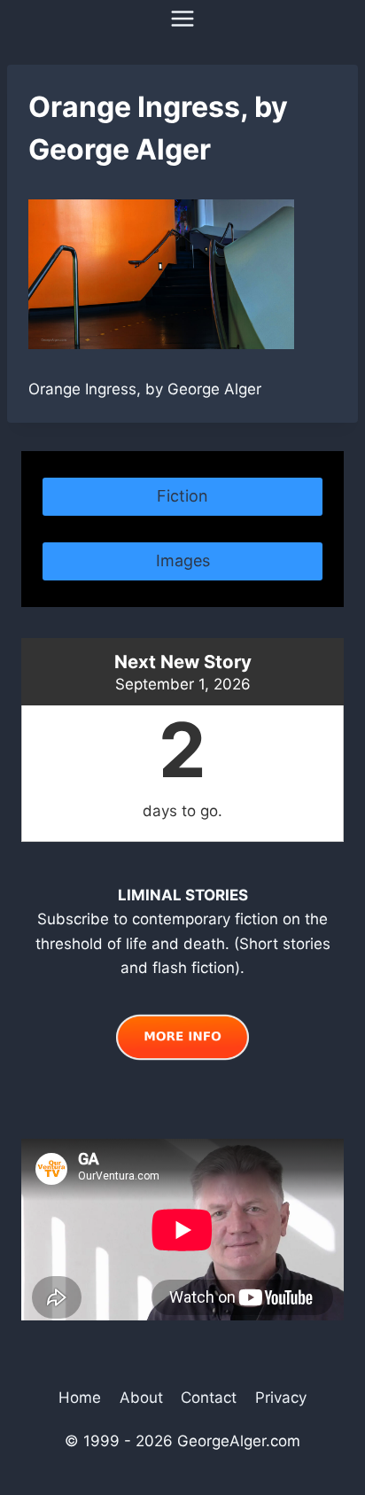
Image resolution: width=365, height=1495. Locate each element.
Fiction (182, 496)
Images (183, 560)
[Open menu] (183, 18)
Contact (209, 1397)
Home (79, 1397)
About (141, 1397)
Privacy (281, 1397)
